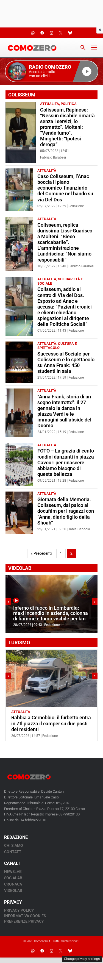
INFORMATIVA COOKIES (25, 916)
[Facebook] (42, 950)
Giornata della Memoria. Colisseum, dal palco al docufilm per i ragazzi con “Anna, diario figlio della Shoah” (65, 511)
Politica (69, 104)
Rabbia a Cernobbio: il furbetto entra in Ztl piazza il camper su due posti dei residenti (51, 723)
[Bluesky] (70, 950)
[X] (61, 950)
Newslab (13, 871)
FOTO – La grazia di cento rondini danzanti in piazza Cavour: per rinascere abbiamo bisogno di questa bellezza (65, 462)
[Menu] (94, 47)
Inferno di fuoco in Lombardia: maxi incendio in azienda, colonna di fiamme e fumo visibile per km (50, 613)
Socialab (13, 878)
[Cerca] (83, 47)
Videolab (13, 890)
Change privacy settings (82, 959)
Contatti (13, 852)
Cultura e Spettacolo (57, 346)
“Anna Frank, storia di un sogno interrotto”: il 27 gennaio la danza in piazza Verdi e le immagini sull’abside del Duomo (64, 411)
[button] (51, 71)
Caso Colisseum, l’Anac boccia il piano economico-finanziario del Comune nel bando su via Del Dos (65, 188)
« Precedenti (41, 553)
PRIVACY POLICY (19, 910)
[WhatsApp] (33, 950)
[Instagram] (51, 950)
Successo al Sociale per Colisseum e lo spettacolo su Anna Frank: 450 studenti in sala (65, 362)
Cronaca (13, 884)
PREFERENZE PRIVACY (24, 921)
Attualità (49, 104)
